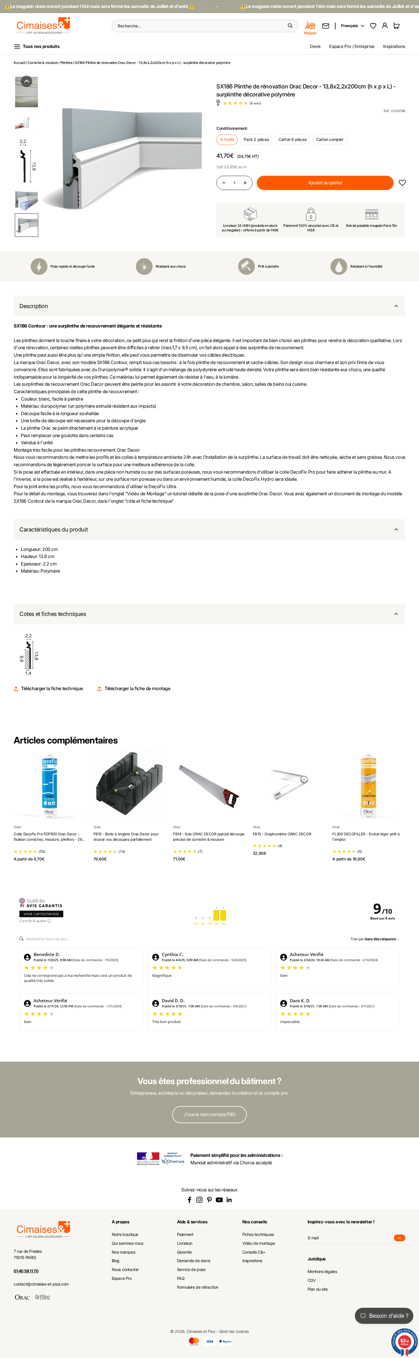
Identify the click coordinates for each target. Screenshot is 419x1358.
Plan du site (318, 1289)
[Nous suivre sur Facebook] (189, 1200)
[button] (26, 81)
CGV (312, 1280)
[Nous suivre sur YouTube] (219, 1200)
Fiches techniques (258, 1234)
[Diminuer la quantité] (224, 183)
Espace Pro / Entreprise (352, 46)
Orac (17, 827)
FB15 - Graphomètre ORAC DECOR (282, 834)
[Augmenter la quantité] (245, 183)
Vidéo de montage (258, 1243)
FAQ (181, 1278)
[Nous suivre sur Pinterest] (209, 1200)
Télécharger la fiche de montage (137, 688)
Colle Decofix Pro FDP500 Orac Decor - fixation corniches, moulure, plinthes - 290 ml (49, 839)
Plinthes (66, 62)
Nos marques (123, 1252)
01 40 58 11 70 (26, 1270)
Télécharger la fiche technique (52, 688)
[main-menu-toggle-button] (41, 46)
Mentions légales (322, 1271)
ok (401, 1238)
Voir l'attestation (41, 914)
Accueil (19, 62)
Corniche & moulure (43, 62)
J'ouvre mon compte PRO (209, 1114)
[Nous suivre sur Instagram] (199, 1200)
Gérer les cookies (234, 1331)
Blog (115, 1260)
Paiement (185, 1234)
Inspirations (394, 46)
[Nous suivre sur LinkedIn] (229, 1200)
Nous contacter (125, 1269)
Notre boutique (125, 1234)
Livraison (184, 1243)
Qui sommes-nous (127, 1243)
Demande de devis (193, 1260)
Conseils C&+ (253, 1252)
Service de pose (191, 1269)
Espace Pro (122, 1278)
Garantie (184, 1252)
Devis (315, 46)
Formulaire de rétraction (197, 1287)
